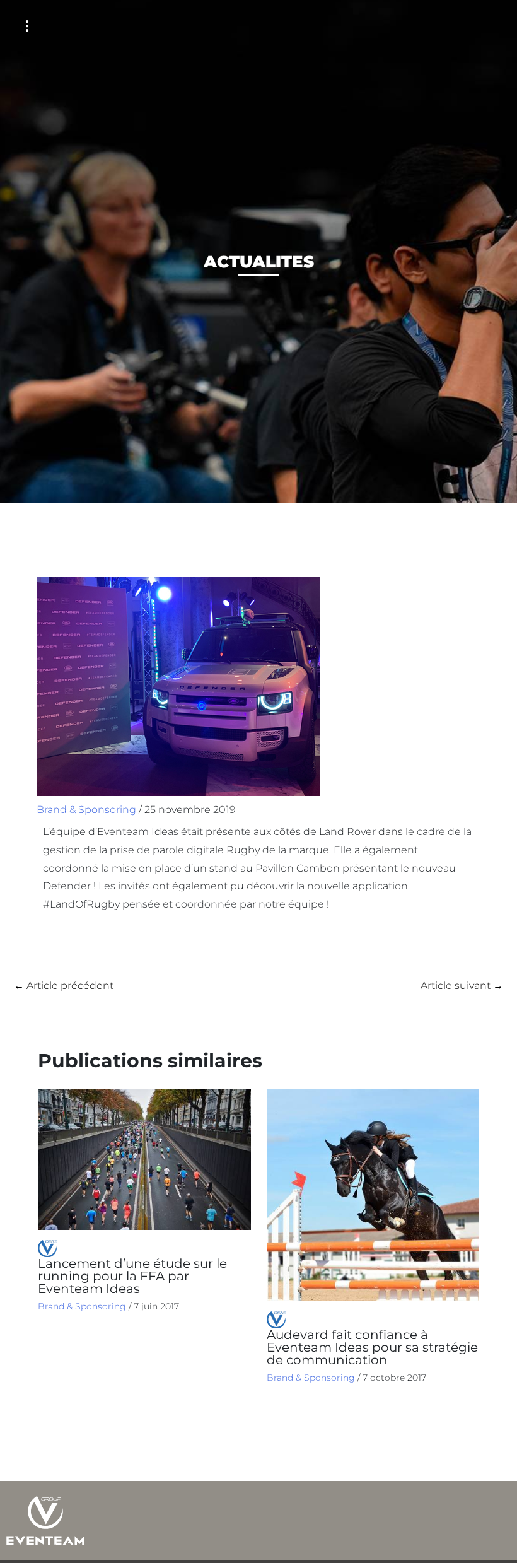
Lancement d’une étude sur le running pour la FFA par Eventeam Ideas (132, 1276)
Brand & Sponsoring (86, 810)
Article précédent (63, 986)
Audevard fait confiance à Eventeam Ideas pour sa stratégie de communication (372, 1347)
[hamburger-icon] (27, 26)
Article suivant (462, 986)
